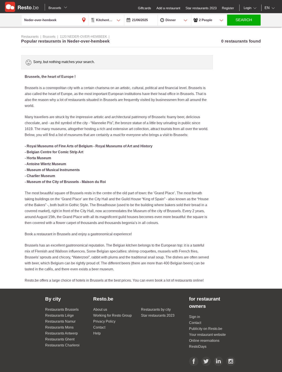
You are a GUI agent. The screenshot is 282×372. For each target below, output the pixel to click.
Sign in (194, 317)
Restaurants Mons (59, 327)
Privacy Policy (104, 321)
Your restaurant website (207, 334)
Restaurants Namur (60, 321)
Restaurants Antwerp (61, 333)
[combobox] (250, 7)
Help (97, 333)
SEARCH (244, 20)
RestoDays (197, 346)
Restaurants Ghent (59, 339)
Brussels (55, 8)
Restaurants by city (156, 309)
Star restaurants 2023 (157, 315)
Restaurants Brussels (62, 309)
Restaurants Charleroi (62, 345)
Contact (99, 327)
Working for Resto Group (112, 315)
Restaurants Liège (59, 315)
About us (100, 309)
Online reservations (204, 340)
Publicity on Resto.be (205, 329)
